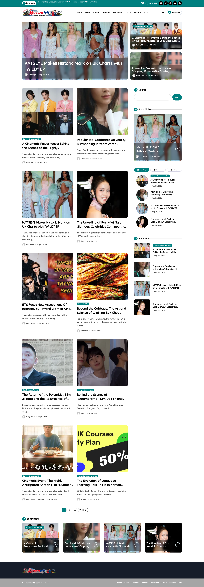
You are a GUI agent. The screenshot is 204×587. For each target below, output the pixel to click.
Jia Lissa (84, 499)
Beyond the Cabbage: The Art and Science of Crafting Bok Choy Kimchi (101, 312)
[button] (125, 50)
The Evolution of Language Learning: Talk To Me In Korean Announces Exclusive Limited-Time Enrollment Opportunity (101, 487)
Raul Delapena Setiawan (35, 499)
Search (142, 89)
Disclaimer (118, 12)
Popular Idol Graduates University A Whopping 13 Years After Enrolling (151, 70)
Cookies (106, 12)
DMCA (128, 12)
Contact (96, 12)
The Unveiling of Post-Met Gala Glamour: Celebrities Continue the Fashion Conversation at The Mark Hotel (101, 228)
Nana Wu (84, 331)
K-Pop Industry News (85, 390)
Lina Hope (32, 75)
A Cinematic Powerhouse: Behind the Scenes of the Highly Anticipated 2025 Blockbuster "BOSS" (156, 40)
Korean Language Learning (87, 476)
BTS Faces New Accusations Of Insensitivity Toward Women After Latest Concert (47, 309)
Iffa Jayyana (30, 323)
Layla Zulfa (140, 75)
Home (79, 12)
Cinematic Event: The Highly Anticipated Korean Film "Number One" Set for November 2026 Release (46, 487)
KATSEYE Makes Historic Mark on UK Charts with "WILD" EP (46, 224)
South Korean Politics (30, 390)
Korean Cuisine (83, 304)
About (87, 12)
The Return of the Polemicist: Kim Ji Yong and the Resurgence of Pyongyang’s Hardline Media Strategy (46, 401)
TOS (146, 12)
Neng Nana (30, 417)
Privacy (137, 12)
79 (80, 510)
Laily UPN (139, 45)
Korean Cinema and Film (143, 26)
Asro (82, 241)
